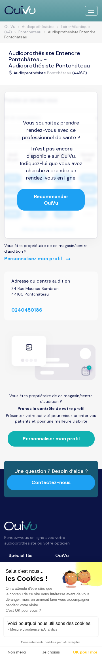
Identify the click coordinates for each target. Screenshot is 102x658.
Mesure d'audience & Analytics (33, 629)
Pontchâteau (59, 72)
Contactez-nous (51, 482)
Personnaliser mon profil (51, 439)
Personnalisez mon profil (33, 258)
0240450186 (26, 310)
